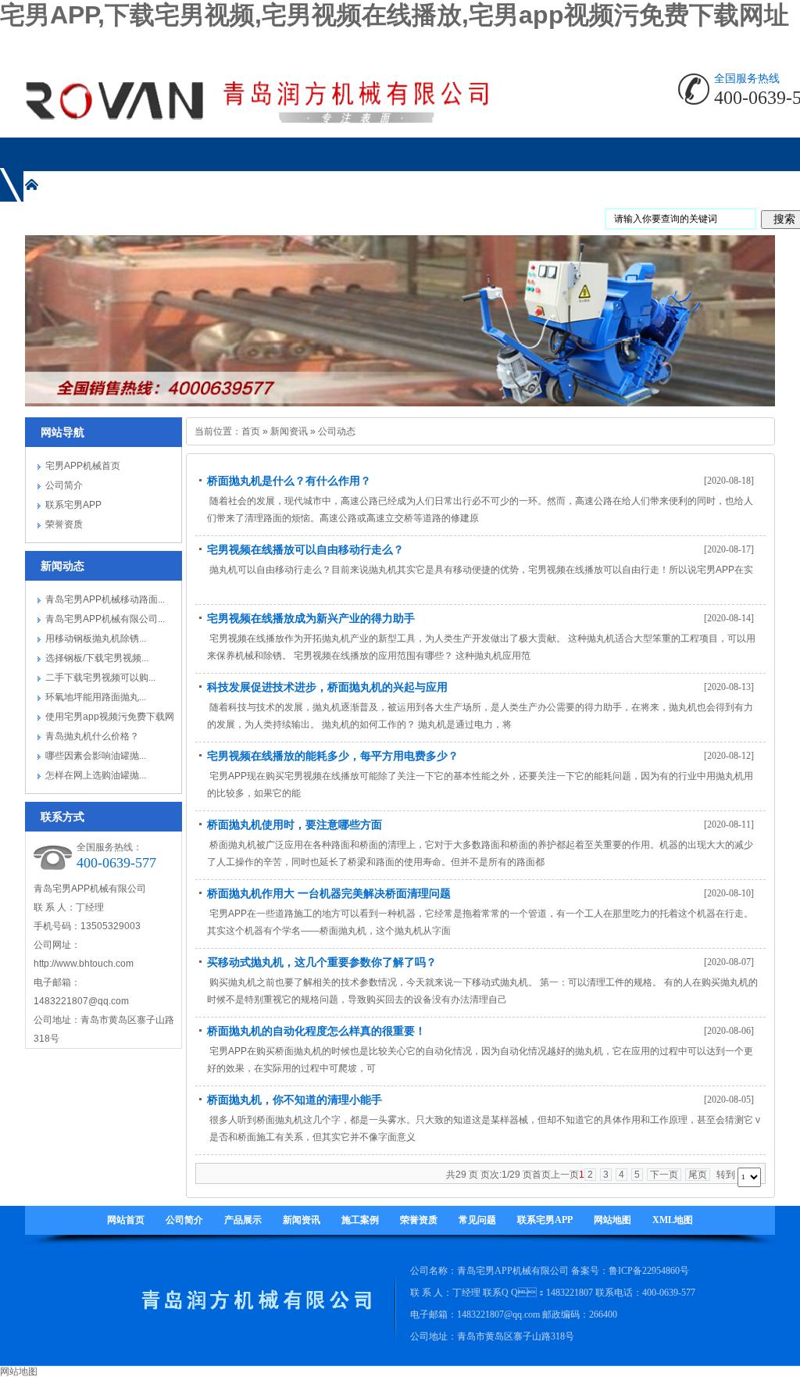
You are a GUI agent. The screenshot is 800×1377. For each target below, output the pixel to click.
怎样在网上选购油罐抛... (95, 775)
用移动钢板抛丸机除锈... (95, 638)
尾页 (697, 1174)
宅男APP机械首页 (82, 465)
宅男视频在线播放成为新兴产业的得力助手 (311, 618)
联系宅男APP (73, 504)
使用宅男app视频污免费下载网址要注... (109, 719)
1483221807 (569, 1292)
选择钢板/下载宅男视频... (96, 658)
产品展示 (243, 1219)
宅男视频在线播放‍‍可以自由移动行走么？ (305, 549)
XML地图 (672, 1219)
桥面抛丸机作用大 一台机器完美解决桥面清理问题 (329, 893)
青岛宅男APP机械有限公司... (105, 618)
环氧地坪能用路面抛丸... (95, 697)
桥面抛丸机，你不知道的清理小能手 (294, 1099)
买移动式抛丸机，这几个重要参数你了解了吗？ (322, 962)
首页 (250, 431)
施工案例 (360, 1219)
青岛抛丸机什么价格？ (92, 736)
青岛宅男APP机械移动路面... (105, 599)
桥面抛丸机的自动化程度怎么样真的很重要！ (316, 1031)
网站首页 (126, 1219)
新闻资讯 (289, 431)
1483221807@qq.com (81, 1001)
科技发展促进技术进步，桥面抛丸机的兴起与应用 (327, 687)
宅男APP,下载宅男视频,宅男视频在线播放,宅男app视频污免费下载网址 (394, 15)
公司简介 (64, 485)
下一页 (664, 1174)
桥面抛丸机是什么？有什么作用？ (289, 480)
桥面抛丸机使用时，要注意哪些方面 (294, 824)
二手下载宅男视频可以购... (100, 677)
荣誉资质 (64, 524)
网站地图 (612, 1219)
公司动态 (336, 431)
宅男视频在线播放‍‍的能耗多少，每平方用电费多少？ (333, 755)
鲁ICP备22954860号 (649, 1270)
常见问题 (477, 1219)
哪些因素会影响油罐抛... (95, 755)
